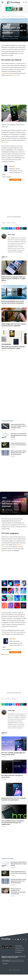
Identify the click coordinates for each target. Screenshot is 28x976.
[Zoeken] (26, 2)
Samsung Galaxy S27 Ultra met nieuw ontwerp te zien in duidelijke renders (19, 426)
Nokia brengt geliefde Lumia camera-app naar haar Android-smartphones (12, 302)
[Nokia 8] (5, 171)
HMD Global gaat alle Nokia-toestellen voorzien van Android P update (13, 347)
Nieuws (8, 16)
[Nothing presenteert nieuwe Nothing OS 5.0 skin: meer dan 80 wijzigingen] (5, 453)
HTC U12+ (12, 639)
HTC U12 (8, 698)
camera (3, 222)
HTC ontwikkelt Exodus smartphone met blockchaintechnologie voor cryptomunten (12, 822)
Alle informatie (15, 179)
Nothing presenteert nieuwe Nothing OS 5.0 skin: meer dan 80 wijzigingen (18, 452)
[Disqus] (14, 374)
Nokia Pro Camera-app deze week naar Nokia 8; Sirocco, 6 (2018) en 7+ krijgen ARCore (13, 278)
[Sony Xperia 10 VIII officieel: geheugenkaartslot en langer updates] (5, 435)
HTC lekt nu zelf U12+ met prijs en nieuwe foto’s (12, 776)
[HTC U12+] (5, 643)
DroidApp (3, 16)
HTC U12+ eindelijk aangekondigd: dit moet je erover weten (13, 753)
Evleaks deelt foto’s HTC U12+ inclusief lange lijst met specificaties (13, 799)
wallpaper (14, 698)
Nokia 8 (11, 166)
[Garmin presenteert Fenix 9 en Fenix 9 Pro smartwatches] (5, 445)
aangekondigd (5, 73)
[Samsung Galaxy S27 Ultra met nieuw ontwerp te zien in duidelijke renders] (5, 426)
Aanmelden (5, 963)
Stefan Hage (9, 36)
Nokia (8, 222)
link (2, 632)
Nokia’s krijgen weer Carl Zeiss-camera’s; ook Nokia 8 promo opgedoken (13, 325)
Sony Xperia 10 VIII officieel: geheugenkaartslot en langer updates (19, 435)
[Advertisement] (14, 90)
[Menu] (2, 2)
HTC (3, 698)
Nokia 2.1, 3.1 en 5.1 (15, 75)
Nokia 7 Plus (4, 142)
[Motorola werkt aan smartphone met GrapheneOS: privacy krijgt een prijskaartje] (5, 890)
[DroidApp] (13, 2)
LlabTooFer (6, 654)
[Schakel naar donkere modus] (23, 2)
